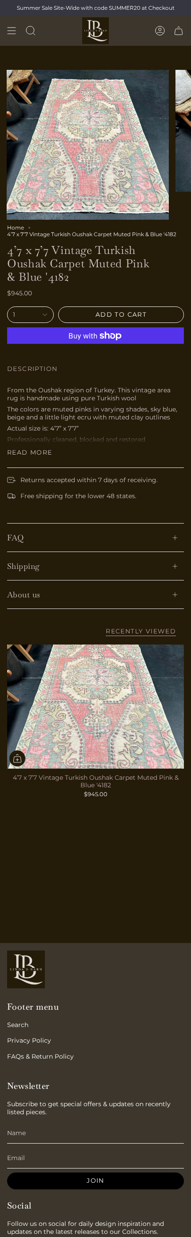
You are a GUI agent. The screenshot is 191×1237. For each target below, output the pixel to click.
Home (15, 227)
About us (23, 594)
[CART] (178, 30)
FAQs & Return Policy (40, 1056)
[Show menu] (11, 30)
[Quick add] (17, 758)
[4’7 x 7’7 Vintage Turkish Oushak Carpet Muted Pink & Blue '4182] (95, 707)
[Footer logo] (26, 969)
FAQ (15, 537)
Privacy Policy (29, 1040)
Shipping (23, 566)
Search (17, 1025)
